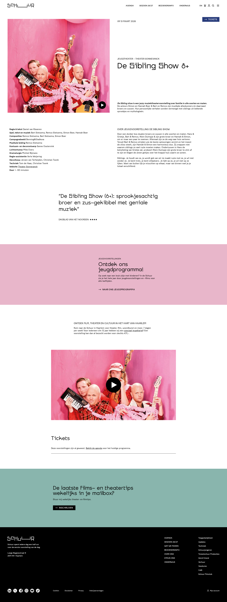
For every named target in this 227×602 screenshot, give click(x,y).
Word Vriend (203, 558)
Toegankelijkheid (205, 538)
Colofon (56, 591)
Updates (201, 542)
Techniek (202, 546)
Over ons (169, 554)
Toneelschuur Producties (208, 554)
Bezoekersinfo (171, 550)
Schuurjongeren (205, 550)
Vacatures (202, 566)
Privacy (81, 591)
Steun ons (169, 558)
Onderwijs (184, 5)
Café (200, 570)
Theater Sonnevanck (27, 166)
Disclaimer (69, 591)
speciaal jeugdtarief (133, 330)
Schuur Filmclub (205, 574)
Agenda (130, 5)
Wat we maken (171, 546)
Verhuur (201, 562)
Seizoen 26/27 (146, 5)
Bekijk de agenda (94, 448)
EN (201, 6)
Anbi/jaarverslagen (96, 591)
